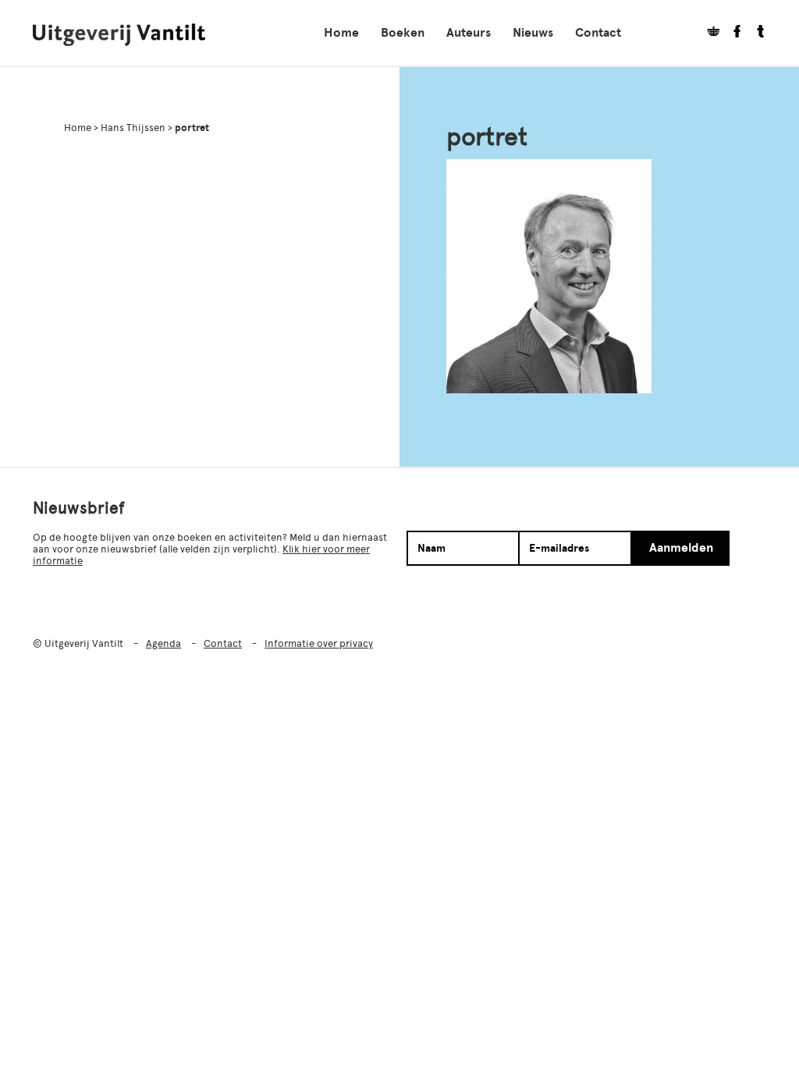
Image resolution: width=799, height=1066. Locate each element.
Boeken (402, 33)
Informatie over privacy (319, 643)
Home (341, 33)
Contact (598, 33)
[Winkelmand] (707, 33)
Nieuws (533, 33)
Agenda (163, 643)
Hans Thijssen (133, 127)
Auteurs (468, 33)
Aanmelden (681, 548)
